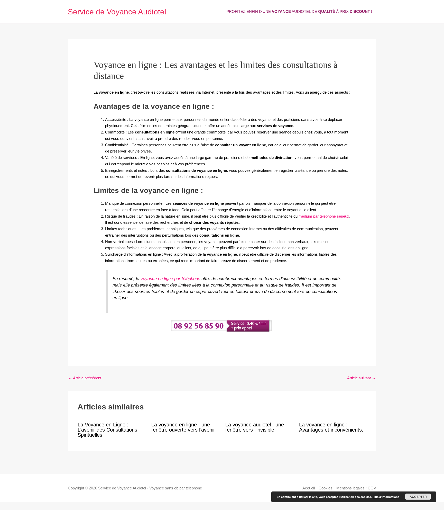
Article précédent (84, 378)
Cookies (325, 488)
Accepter (418, 496)
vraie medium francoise (14, 505)
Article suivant (361, 378)
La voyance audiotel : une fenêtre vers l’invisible (254, 427)
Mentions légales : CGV (356, 488)
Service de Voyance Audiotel (117, 11)
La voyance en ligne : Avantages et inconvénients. (331, 427)
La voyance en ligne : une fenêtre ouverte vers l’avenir (183, 427)
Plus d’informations (386, 497)
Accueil (308, 488)
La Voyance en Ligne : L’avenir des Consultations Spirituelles (107, 430)
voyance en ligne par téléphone (170, 278)
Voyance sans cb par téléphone (175, 488)
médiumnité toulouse (4, 505)
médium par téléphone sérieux (324, 216)
